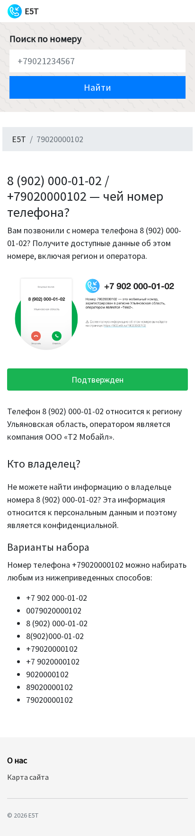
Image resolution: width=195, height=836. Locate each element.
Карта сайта (28, 777)
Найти (97, 87)
